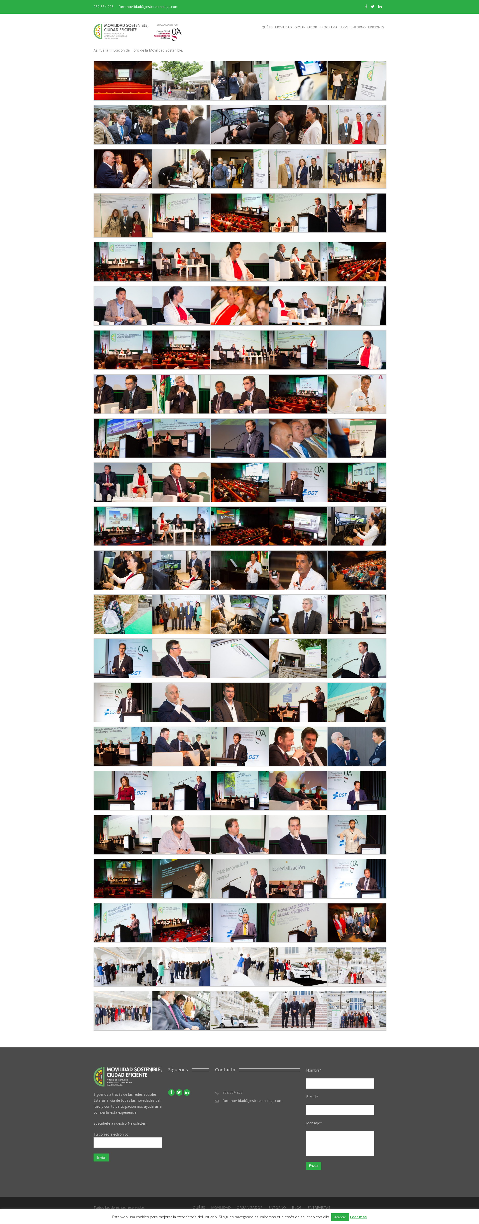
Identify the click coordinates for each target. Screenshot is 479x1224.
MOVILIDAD (221, 1207)
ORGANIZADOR (249, 1207)
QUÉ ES (199, 1207)
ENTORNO (277, 1207)
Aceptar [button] (340, 1217)
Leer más (358, 1216)
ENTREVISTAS (319, 1207)
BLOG (297, 1207)
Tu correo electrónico (111, 1134)
